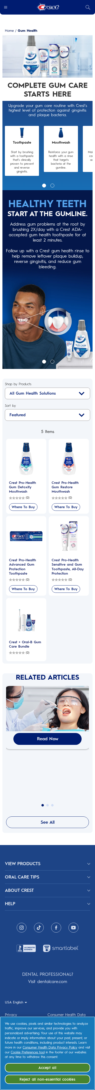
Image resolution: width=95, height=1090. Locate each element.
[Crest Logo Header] (47, 7)
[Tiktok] (39, 928)
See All (48, 822)
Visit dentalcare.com (47, 981)
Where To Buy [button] (23, 507)
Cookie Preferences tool (28, 1052)
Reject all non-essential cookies (47, 1079)
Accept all (47, 1068)
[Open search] (88, 7)
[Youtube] (73, 928)
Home (9, 31)
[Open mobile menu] (6, 7)
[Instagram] (22, 928)
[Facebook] (56, 928)
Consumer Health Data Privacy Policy (50, 1047)
